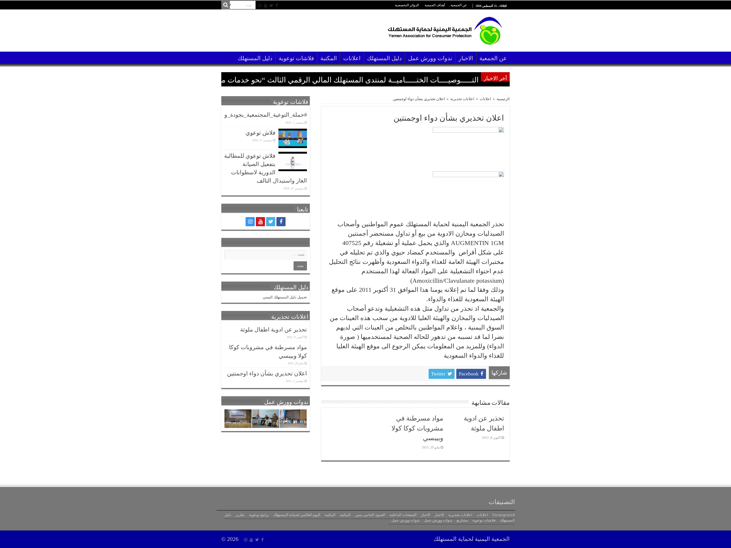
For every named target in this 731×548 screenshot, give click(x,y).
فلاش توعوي (261, 133)
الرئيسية (503, 99)
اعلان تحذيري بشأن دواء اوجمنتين (267, 374)
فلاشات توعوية (296, 58)
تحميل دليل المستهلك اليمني (285, 297)
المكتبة (328, 58)
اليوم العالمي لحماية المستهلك (296, 515)
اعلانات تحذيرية (462, 99)
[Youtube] (265, 5)
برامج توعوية (259, 515)
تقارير (240, 515)
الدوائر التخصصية (407, 5)
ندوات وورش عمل (430, 58)
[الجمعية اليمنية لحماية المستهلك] (444, 29)
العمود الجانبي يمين (370, 515)
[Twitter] (271, 5)
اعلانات (352, 58)
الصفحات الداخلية (403, 515)
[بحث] (225, 5)
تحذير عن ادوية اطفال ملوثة (273, 330)
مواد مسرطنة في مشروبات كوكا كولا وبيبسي (417, 428)
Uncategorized (503, 515)
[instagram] (260, 5)
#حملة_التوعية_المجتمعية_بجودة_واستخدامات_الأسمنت (240, 115)
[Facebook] (276, 5)
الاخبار (466, 58)
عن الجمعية (459, 5)
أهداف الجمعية (435, 5)
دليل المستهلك (384, 58)
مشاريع (462, 520)
